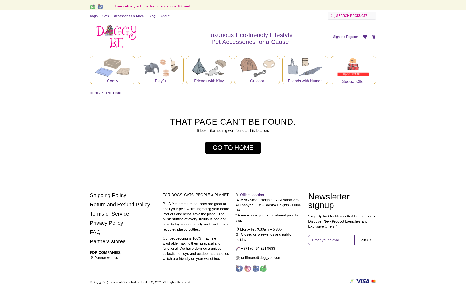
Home (94, 93)
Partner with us (106, 258)
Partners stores (107, 241)
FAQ (95, 232)
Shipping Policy (108, 195)
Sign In (338, 37)
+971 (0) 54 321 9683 (258, 248)
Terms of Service (109, 214)
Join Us (365, 240)
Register (352, 37)
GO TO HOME (233, 147)
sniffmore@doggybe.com (261, 258)
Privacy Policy (106, 223)
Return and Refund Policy (120, 204)
